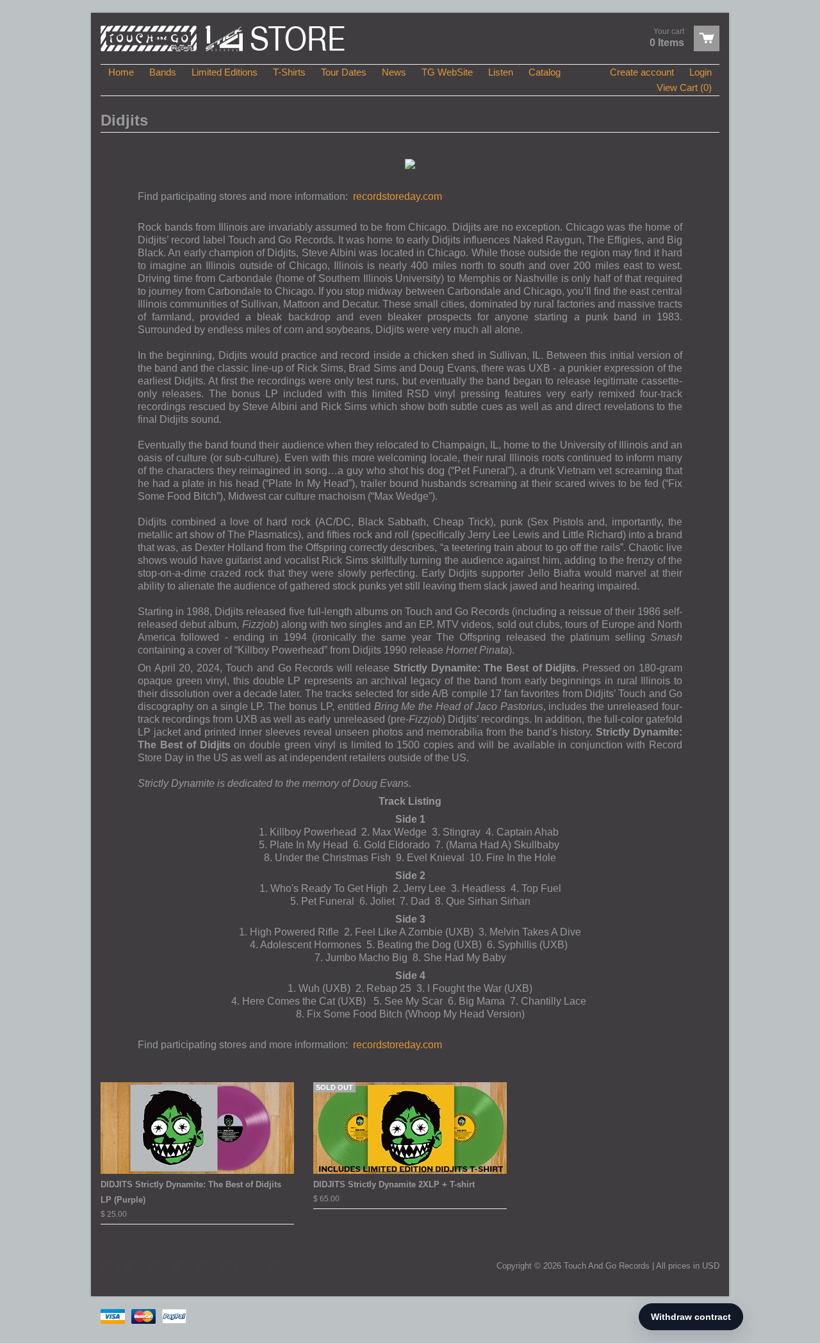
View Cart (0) (684, 87)
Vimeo (205, 1270)
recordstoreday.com (397, 196)
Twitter (111, 1270)
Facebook (134, 1270)
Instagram (229, 1270)
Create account (642, 72)
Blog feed (276, 1270)
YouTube (182, 1270)
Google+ (158, 1270)
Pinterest (253, 1270)
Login (700, 72)
